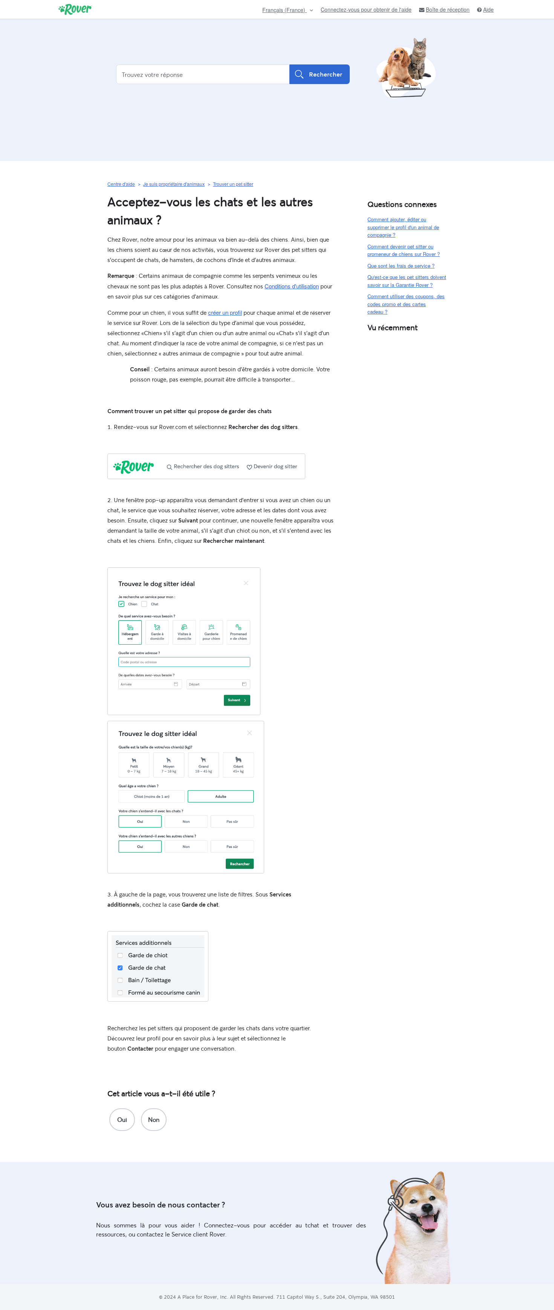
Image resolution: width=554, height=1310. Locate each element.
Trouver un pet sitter (233, 184)
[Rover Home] (75, 9)
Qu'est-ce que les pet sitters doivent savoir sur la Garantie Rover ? (406, 280)
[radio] (122, 1119)
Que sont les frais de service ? (401, 265)
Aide (488, 9)
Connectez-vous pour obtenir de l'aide (366, 9)
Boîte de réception (448, 9)
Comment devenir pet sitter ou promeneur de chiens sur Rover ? (403, 250)
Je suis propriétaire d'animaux (174, 184)
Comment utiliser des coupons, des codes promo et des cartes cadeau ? (406, 304)
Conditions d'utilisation (292, 286)
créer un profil (225, 312)
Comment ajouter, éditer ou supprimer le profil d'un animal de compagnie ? (403, 227)
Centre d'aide (121, 184)
